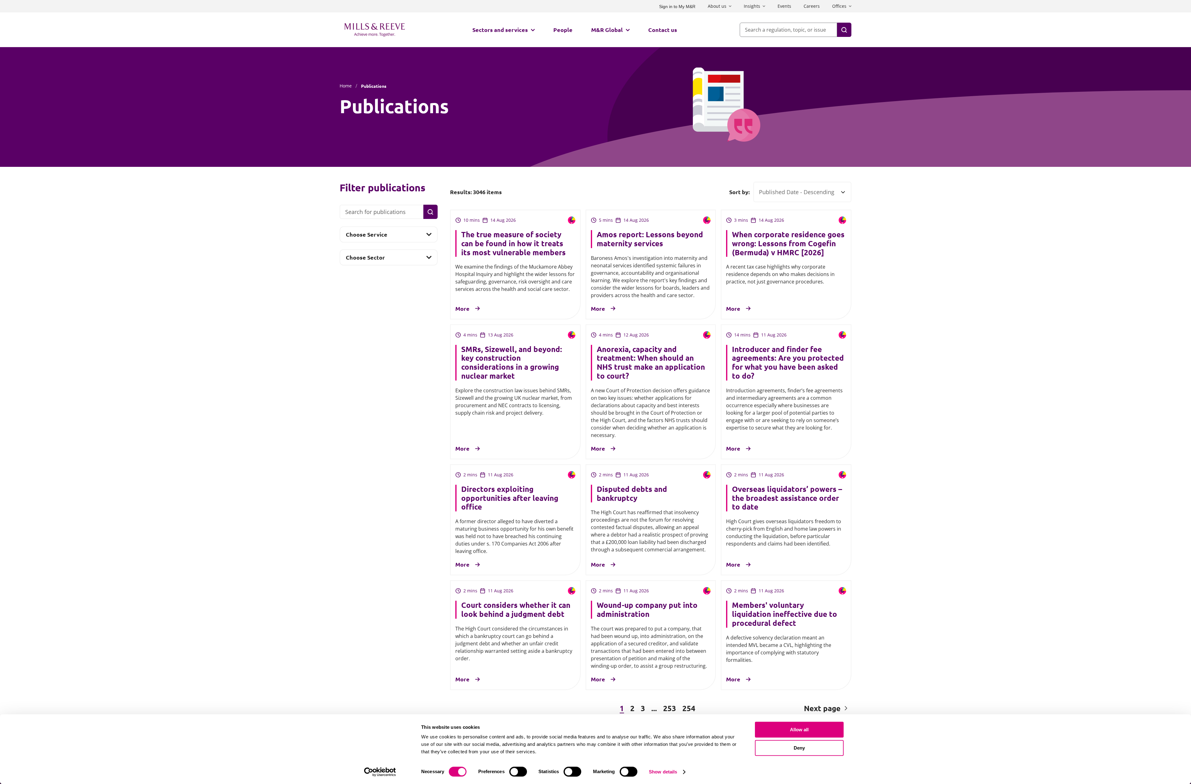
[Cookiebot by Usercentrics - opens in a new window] (380, 772)
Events (784, 6)
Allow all (799, 729)
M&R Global (607, 29)
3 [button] (643, 708)
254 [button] (688, 708)
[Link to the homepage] (375, 30)
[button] (483, 708)
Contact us (662, 29)
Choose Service (366, 236)
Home (346, 86)
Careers (812, 6)
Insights (752, 6)
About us (717, 6)
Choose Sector (365, 259)
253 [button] (669, 708)
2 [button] (632, 708)
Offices (839, 6)
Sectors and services (500, 29)
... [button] (654, 708)
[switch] (518, 772)
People (563, 29)
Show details (663, 771)
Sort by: (739, 192)
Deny (799, 748)
